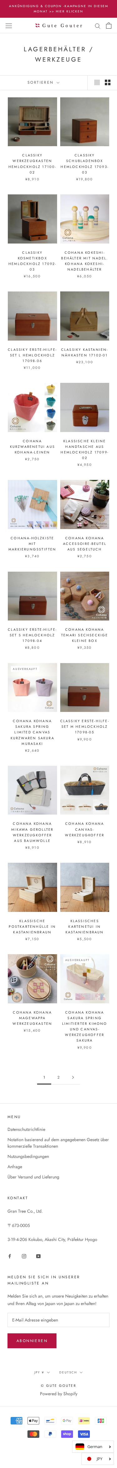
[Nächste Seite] (73, 1078)
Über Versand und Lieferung (33, 1177)
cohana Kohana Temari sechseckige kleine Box (84, 635)
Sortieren (41, 82)
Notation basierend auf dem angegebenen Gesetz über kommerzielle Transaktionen (58, 1142)
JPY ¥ (39, 1372)
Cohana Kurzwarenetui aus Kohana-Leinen (32, 447)
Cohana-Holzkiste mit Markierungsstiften (32, 544)
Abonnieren (32, 1341)
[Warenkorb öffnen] (108, 25)
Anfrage (14, 1167)
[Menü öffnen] (9, 25)
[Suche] (97, 25)
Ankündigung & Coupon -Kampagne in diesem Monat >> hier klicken (58, 9)
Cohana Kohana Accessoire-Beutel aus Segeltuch (84, 544)
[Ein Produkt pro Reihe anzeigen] (97, 82)
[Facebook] (9, 1255)
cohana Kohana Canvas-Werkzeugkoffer (84, 829)
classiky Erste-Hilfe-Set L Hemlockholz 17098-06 (32, 355)
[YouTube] (38, 1255)
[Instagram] (24, 1255)
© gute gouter (58, 1385)
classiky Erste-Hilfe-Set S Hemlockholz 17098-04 (32, 635)
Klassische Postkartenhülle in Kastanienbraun (32, 926)
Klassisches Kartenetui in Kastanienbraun (85, 926)
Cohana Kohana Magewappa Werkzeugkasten (32, 1018)
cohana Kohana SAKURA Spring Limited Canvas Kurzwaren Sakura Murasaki (32, 732)
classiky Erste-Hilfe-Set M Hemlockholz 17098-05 (84, 726)
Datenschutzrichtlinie (26, 1129)
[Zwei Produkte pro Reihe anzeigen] (107, 82)
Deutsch (68, 1372)
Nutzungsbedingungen (28, 1156)
